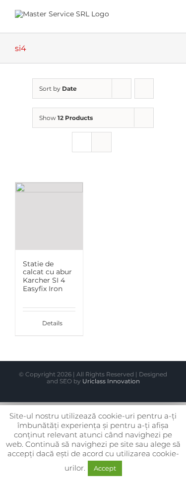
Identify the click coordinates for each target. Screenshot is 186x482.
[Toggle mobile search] (149, 17)
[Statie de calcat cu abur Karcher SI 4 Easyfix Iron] (49, 216)
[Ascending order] (144, 88)
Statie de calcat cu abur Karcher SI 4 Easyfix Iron (47, 276)
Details (52, 323)
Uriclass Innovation (111, 381)
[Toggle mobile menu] (167, 17)
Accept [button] (105, 468)
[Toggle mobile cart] (131, 17)
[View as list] (101, 142)
